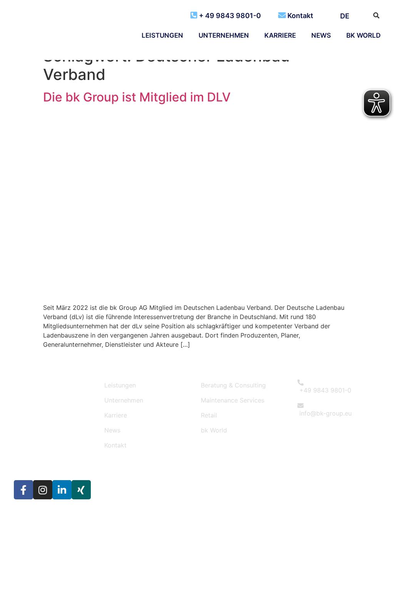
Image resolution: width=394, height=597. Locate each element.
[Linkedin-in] (62, 489)
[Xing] (81, 489)
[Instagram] (42, 489)
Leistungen (162, 35)
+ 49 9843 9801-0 (230, 16)
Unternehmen (224, 35)
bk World (363, 35)
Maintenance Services (232, 400)
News (321, 35)
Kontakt (300, 16)
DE (344, 16)
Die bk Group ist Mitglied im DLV (136, 97)
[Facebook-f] (23, 489)
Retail (209, 415)
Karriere (280, 35)
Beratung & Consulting (233, 385)
